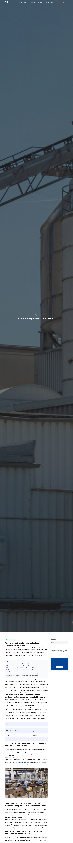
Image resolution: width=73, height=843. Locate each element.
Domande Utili (36, 840)
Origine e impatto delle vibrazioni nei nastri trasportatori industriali (19, 663)
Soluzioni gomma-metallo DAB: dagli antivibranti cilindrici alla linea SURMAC (20, 667)
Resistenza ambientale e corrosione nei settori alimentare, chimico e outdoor (21, 671)
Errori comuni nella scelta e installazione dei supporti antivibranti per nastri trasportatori (23, 673)
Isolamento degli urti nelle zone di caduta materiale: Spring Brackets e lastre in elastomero (23, 669)
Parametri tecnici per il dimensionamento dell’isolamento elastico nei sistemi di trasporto (23, 665)
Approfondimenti (32, 315)
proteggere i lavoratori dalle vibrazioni (20, 828)
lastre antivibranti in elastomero (11, 820)
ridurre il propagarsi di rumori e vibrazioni (18, 762)
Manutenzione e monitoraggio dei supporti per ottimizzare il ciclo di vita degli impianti (22, 675)
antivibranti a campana (42, 754)
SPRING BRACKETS (42, 811)
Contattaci (59, 667)
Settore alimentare (40, 315)
